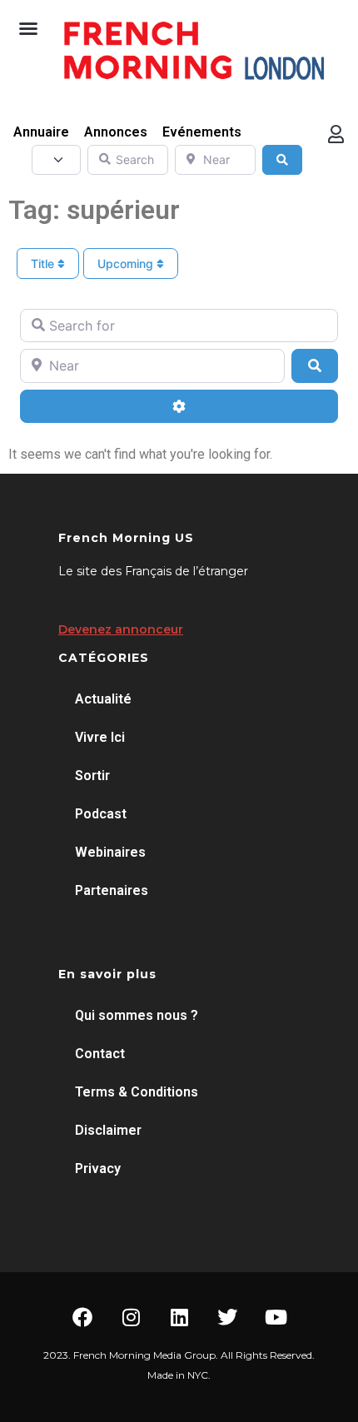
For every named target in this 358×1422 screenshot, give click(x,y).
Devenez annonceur (120, 629)
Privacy (98, 1168)
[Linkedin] (179, 1317)
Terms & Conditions (136, 1092)
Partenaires (111, 890)
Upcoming (127, 263)
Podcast (101, 814)
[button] (28, 28)
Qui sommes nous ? (136, 1015)
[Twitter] (227, 1317)
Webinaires (110, 852)
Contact (100, 1054)
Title (44, 263)
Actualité (103, 699)
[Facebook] (82, 1317)
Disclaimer (108, 1130)
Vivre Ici (100, 737)
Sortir (92, 775)
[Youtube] (276, 1317)
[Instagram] (131, 1317)
